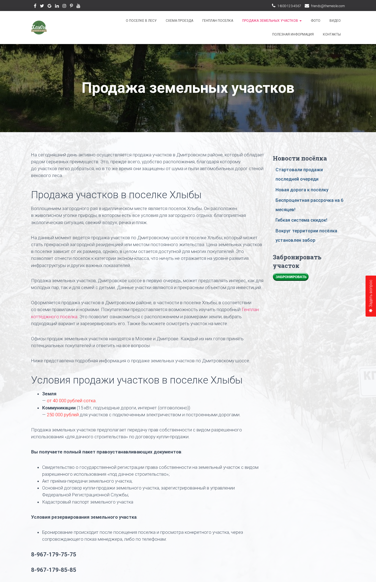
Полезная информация (293, 34)
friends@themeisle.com (328, 6)
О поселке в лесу (141, 21)
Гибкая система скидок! (301, 220)
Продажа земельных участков (270, 21)
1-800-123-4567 (289, 6)
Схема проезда (179, 21)
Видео (335, 21)
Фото (315, 21)
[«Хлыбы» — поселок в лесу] (39, 27)
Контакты (332, 34)
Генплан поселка (217, 21)
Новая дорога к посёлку (302, 189)
